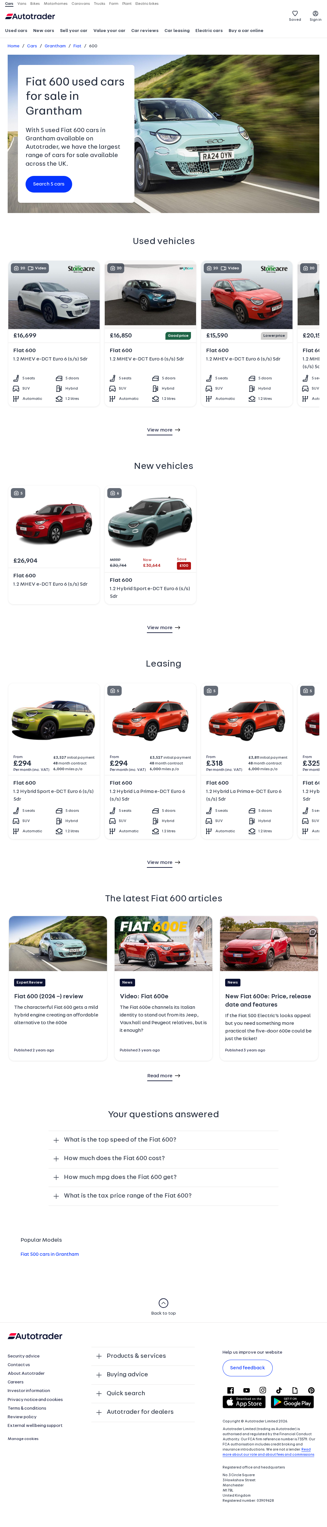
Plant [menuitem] (127, 4)
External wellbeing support (35, 1426)
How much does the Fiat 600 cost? (114, 1158)
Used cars (16, 30)
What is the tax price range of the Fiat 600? (128, 1196)
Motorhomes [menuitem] (56, 4)
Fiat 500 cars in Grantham (49, 1254)
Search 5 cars (49, 184)
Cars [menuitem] (9, 4)
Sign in (316, 20)
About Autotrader (26, 1374)
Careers (16, 1382)
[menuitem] (16, 31)
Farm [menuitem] (113, 4)
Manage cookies (23, 1439)
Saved (295, 20)
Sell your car (73, 30)
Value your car (109, 30)
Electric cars (209, 30)
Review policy (22, 1417)
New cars (43, 30)
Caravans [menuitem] (81, 4)
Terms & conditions (27, 1408)
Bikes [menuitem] (35, 4)
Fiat (77, 46)
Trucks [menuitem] (99, 4)
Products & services (136, 1356)
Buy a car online (246, 30)
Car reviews (145, 30)
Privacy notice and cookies (35, 1400)
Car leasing (177, 30)
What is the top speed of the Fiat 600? (120, 1140)
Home (13, 46)
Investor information (29, 1391)
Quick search (126, 1393)
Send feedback (247, 1368)
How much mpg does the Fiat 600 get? (120, 1177)
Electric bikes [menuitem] (147, 4)
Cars (32, 46)
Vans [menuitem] (22, 4)
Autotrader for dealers (140, 1412)
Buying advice (127, 1375)
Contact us (19, 1365)
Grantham (55, 46)
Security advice (24, 1356)
